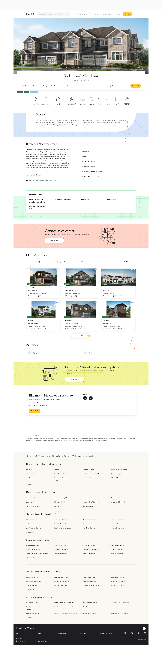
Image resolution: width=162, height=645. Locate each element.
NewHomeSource (22, 641)
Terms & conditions (105, 633)
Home (29, 456)
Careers (39, 633)
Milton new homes (60, 585)
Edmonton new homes (61, 581)
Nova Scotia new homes (90, 607)
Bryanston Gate (87, 478)
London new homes (32, 585)
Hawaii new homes (116, 553)
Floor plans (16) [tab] (61, 262)
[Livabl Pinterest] (145, 633)
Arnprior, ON (30, 498)
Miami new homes (88, 528)
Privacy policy (83, 633)
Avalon (56, 470)
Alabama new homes (33, 545)
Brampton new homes (61, 577)
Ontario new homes (32, 613)
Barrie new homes (32, 577)
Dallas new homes (32, 524)
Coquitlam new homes (33, 581)
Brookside (29, 478)
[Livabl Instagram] (132, 633)
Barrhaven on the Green (119, 470)
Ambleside (29, 470)
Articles (95, 14)
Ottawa (60, 125)
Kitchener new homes (118, 581)
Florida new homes (60, 553)
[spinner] (68, 14)
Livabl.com (97, 440)
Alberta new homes (32, 603)
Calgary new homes (117, 577)
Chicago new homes (117, 520)
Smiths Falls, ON (87, 506)
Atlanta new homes (32, 520)
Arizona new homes (88, 545)
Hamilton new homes (89, 581)
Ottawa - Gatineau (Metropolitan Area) (52, 456)
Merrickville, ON (60, 502)
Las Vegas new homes (33, 528)
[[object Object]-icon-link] (85, 398)
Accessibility (62, 633)
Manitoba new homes (89, 603)
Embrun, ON (86, 498)
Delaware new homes (117, 549)
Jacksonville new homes (119, 524)
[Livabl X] (125, 633)
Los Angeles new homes (62, 528)
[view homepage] (30, 14)
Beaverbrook (30, 474)
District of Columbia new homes (37, 553)
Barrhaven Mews (88, 470)
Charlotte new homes (89, 520)
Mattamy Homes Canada (82, 80)
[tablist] (81, 262)
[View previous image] (19, 46)
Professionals (107, 14)
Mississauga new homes (90, 585)
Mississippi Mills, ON (118, 502)
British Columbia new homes (64, 603)
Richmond (38, 175)
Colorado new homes (61, 549)
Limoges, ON (30, 502)
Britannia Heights (116, 474)
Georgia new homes (88, 553)
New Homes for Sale (82, 14)
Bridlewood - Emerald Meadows (93, 474)
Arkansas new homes (117, 545)
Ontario (35, 456)
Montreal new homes (118, 585)
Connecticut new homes (90, 549)
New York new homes (118, 528)
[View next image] (142, 46)
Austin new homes (60, 520)
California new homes (33, 549)
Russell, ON (58, 506)
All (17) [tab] (38, 262)
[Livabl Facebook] (138, 633)
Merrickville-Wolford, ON (91, 502)
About (18, 633)
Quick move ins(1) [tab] (85, 262)
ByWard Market (116, 478)
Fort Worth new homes (62, 524)
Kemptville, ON (116, 498)
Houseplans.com (41, 641)
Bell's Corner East (60, 474)
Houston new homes (89, 524)
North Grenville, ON (33, 506)
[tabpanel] (81, 303)
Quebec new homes (89, 613)
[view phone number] (38, 402)
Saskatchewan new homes (119, 613)
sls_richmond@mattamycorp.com (38, 405)
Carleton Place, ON (60, 498)
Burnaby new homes (89, 577)
